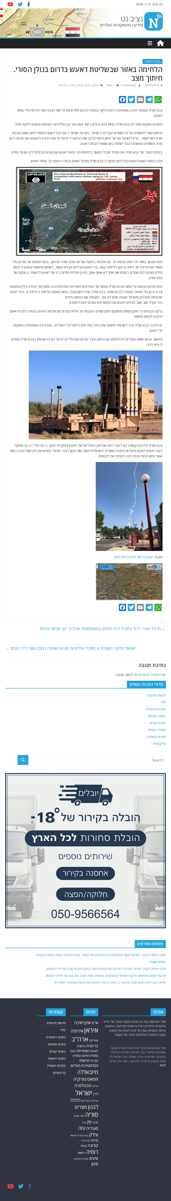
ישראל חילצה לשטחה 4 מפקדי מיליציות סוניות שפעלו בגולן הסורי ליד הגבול (70, 648)
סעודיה (92, 1128)
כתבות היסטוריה (156, 709)
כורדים (95, 1100)
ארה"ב (80, 1039)
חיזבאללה (87, 1072)
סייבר (95, 1122)
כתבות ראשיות (152, 61)
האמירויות (83, 1050)
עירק (93, 1134)
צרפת (94, 1140)
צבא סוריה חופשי (79, 1135)
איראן (91, 1030)
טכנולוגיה (83, 1085)
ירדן (95, 1093)
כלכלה (75, 1100)
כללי (163, 702)
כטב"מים (86, 1100)
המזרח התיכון (90, 1055)
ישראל (80, 85)
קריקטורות (159, 743)
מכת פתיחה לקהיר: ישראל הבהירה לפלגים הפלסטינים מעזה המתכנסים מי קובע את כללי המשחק (106, 969)
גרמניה (81, 1046)
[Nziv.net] (160, 43)
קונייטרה (62, 85)
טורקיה (79, 1079)
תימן (95, 1164)
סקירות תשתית (156, 737)
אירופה (77, 1031)
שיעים (93, 1158)
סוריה (72, 85)
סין (89, 1122)
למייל (162, 1065)
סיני (84, 1122)
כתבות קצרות (157, 723)
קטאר (83, 1145)
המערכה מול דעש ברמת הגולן (133, 557)
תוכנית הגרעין (81, 1158)
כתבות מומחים (157, 716)
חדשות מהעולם (156, 695)
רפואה (81, 1153)
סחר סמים (79, 1115)
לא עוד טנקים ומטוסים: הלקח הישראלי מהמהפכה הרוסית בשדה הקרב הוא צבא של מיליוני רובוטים (106, 975)
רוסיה (92, 1151)
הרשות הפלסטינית (88, 1063)
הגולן (88, 85)
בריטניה (92, 1045)
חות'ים (75, 1065)
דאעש (96, 85)
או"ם (95, 1022)
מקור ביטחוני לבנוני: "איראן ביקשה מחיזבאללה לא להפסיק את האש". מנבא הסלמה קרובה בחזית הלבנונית (101, 955)
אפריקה (93, 1040)
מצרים (81, 1107)
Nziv (110, 85)
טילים (95, 1086)
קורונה (93, 1145)
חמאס (92, 1079)
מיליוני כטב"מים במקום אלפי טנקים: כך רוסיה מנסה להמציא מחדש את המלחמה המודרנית (110, 982)
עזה (81, 1128)
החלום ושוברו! (157, 962)
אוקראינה (82, 1022)
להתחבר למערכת (150, 675)
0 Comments (128, 85)
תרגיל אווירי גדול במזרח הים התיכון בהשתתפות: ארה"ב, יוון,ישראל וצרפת (103, 628)
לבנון (93, 1106)
